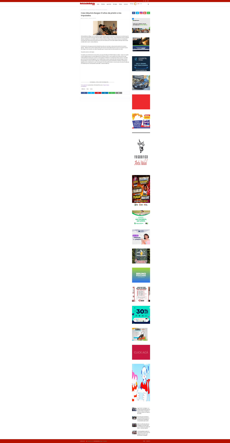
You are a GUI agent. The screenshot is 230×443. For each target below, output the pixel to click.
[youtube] (144, 13)
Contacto (148, 441)
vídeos (91, 88)
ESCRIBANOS (83, 86)
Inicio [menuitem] (98, 4)
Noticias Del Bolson (85, 18)
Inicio (82, 9)
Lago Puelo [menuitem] (109, 4)
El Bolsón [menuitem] (103, 4)
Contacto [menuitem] (126, 4)
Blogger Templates (103, 441)
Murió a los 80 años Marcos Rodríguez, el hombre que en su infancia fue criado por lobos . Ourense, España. (143, 426)
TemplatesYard (90, 441)
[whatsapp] (148, 13)
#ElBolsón (85, 9)
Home (144, 441)
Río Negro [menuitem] (115, 4)
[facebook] (143, 1)
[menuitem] (136, 4)
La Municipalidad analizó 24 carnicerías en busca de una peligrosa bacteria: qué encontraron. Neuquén (143, 433)
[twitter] (145, 1)
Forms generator (84, 85)
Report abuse (106, 85)
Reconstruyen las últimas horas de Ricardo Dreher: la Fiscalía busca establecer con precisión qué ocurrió (143, 418)
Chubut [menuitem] (120, 4)
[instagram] (147, 1)
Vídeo (88, 88)
